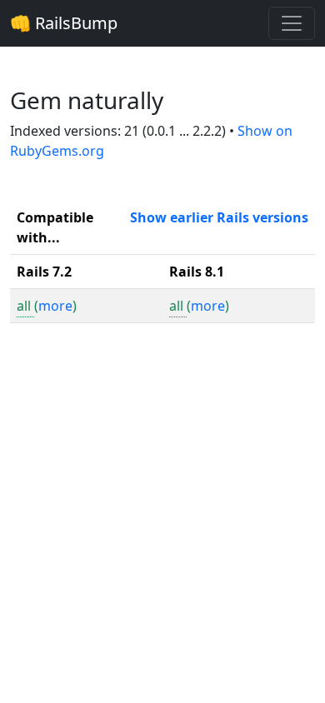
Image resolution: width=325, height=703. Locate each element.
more (55, 306)
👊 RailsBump (64, 23)
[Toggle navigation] (291, 23)
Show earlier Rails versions (219, 217)
